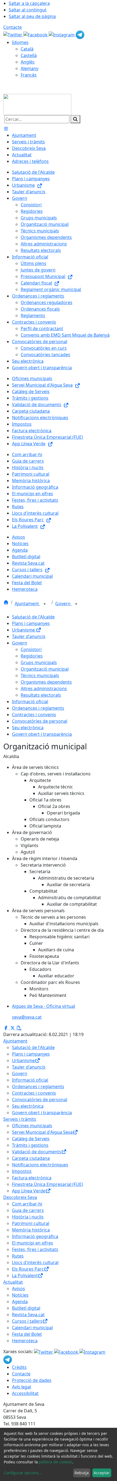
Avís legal (21, 1387)
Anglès (28, 62)
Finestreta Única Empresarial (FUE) (47, 1184)
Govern (63, 604)
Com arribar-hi (27, 1204)
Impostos (22, 1171)
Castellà (29, 55)
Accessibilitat (25, 1393)
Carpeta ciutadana (31, 1158)
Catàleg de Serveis (31, 1139)
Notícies (20, 1295)
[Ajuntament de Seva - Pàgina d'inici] (37, 104)
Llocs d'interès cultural (35, 1262)
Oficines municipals (32, 1126)
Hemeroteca (25, 1341)
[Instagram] (62, 34)
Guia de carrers (28, 1210)
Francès (29, 75)
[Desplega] (44, 604)
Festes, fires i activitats (35, 1249)
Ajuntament (27, 604)
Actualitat (13, 1282)
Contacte (12, 27)
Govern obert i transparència (42, 734)
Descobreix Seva (20, 1197)
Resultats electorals (41, 695)
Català (27, 49)
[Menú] (6, 129)
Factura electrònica (31, 1178)
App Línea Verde (28, 1191)
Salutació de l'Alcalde (33, 617)
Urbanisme (24, 630)
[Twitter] (13, 34)
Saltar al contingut (28, 10)
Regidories (32, 656)
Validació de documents (36, 1152)
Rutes (18, 1256)
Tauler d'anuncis (28, 636)
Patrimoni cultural (30, 1223)
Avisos (18, 1288)
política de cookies (55, 1461)
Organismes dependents (46, 682)
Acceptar (102, 1472)
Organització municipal (45, 669)
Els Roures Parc (28, 1269)
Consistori (31, 649)
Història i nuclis (28, 1217)
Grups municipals (39, 662)
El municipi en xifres (32, 1243)
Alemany (29, 68)
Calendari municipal (32, 1328)
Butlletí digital (26, 1308)
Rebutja (82, 1472)
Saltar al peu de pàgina (32, 16)
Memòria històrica (31, 1230)
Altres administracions (44, 688)
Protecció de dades (31, 1380)
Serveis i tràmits (19, 1119)
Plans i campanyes (31, 623)
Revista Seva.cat (28, 1315)
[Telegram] (80, 34)
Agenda (20, 1302)
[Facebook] (36, 34)
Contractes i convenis (34, 715)
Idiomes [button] (20, 42)
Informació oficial (30, 702)
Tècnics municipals (40, 675)
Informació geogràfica (35, 1236)
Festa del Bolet (27, 1334)
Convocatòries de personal (39, 721)
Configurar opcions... (23, 1472)
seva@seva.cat (27, 1017)
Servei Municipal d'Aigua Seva (42, 1132)
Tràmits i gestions (30, 1145)
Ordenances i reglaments (38, 708)
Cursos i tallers (27, 1321)
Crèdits (19, 1367)
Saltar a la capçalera (29, 3)
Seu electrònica (28, 728)
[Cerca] (75, 119)
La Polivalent (25, 1275)
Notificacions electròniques (40, 1165)
